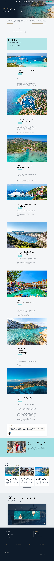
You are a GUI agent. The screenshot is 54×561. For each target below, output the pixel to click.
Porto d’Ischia (6, 551)
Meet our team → (42, 551)
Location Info (31, 1)
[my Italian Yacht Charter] (5, 1)
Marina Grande (7, 552)
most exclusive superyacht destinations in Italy (18, 25)
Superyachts (18, 550)
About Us (25, 1)
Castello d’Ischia (7, 550)
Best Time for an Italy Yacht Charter (37, 23)
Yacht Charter (18, 1)
